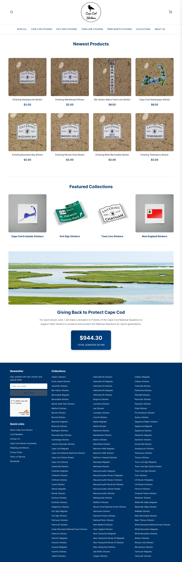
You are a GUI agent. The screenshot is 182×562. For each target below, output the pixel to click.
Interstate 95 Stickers (102, 395)
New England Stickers (103, 529)
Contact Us (15, 439)
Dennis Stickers (58, 493)
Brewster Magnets (60, 422)
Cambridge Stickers (60, 439)
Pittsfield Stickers (142, 395)
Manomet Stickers (101, 430)
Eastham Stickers (59, 502)
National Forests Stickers (104, 516)
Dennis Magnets (59, 489)
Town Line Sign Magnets (146, 462)
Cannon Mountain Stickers (63, 444)
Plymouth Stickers (143, 399)
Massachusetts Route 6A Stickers (108, 484)
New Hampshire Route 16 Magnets (108, 538)
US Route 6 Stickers (144, 484)
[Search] (11, 12)
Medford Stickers (101, 502)
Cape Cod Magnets (60, 448)
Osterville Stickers (143, 386)
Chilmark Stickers (59, 480)
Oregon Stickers (100, 556)
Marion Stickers (100, 439)
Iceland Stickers (59, 556)
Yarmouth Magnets (143, 551)
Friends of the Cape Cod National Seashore (115, 319)
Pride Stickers (141, 408)
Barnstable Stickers (60, 399)
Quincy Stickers (142, 417)
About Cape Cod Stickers (21, 430)
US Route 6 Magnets (144, 480)
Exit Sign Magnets (60, 511)
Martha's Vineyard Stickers (105, 457)
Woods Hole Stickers (144, 542)
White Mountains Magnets (146, 529)
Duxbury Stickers (59, 498)
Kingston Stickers (101, 399)
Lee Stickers (98, 408)
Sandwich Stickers (143, 439)
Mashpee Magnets (101, 462)
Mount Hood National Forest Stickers (109, 507)
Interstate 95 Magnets (103, 390)
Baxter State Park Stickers (63, 404)
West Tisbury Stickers (144, 520)
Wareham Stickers (143, 498)
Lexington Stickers (101, 413)
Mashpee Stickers (101, 466)
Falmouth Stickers (60, 524)
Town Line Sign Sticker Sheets (148, 466)
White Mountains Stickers (146, 533)
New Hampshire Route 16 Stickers (108, 542)
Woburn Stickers (142, 538)
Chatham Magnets (60, 471)
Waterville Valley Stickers (146, 507)
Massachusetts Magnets (104, 471)
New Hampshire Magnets (104, 533)
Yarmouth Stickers (143, 556)
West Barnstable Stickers (146, 516)
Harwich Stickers (59, 542)
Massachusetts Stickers (104, 493)
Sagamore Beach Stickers (146, 422)
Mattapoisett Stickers (102, 498)
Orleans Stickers (142, 381)
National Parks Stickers (103, 520)
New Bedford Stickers (103, 524)
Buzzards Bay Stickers (62, 435)
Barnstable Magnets (60, 395)
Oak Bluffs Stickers (101, 551)
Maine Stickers (99, 426)
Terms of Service (17, 457)
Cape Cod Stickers (41, 29)
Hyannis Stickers (59, 551)
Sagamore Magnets (143, 426)
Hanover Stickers (59, 533)
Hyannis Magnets (59, 547)
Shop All (22, 29)
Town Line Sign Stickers (145, 471)
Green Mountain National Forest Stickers (69, 529)
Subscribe (29, 393)
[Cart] (170, 12)
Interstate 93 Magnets (103, 381)
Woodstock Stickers (144, 547)
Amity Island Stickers (61, 381)
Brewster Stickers (59, 426)
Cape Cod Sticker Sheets (63, 457)
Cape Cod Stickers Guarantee (23, 443)
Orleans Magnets (142, 377)
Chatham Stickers (60, 475)
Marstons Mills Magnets (104, 448)
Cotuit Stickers (58, 484)
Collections (143, 29)
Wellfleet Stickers (142, 511)
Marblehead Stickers (102, 435)
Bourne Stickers (59, 417)
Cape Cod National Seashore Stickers (68, 453)
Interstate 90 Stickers (102, 377)
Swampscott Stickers (144, 448)
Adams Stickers (59, 377)
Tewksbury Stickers (143, 453)
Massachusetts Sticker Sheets (106, 489)
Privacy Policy (16, 452)
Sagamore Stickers (143, 430)
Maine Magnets (100, 422)
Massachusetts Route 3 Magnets (108, 475)
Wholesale (14, 461)
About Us (160, 29)
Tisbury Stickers (142, 457)
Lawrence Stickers (101, 404)
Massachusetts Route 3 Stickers (107, 480)
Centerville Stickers (60, 466)
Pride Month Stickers (119, 29)
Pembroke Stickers (143, 390)
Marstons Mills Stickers (103, 453)
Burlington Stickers (60, 430)
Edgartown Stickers (60, 507)
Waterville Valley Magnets (146, 502)
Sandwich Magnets (143, 435)
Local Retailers (16, 434)
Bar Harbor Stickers (60, 390)
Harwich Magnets (59, 538)
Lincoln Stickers (100, 417)
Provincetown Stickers (145, 413)
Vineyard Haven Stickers (146, 493)
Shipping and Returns (19, 448)
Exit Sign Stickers (66, 29)
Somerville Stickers (143, 444)
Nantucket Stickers (101, 511)
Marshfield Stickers (101, 444)
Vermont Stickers (142, 489)
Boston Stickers (59, 413)
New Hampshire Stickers (104, 547)
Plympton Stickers (143, 404)
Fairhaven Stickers (60, 520)
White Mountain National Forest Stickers (152, 524)
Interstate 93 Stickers (102, 386)
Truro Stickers (141, 475)
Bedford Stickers (59, 408)
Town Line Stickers (92, 29)
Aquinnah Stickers (60, 386)
